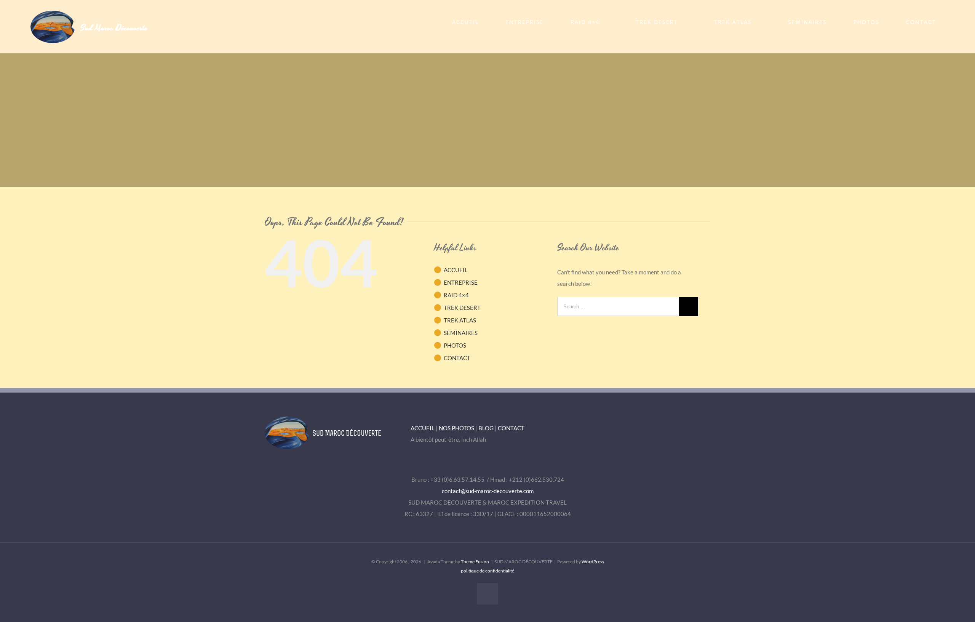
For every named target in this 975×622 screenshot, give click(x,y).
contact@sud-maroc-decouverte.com (488, 490)
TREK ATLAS (460, 320)
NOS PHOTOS (456, 428)
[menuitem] (470, 22)
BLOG (486, 428)
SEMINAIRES (461, 332)
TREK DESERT (462, 307)
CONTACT (457, 357)
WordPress (593, 561)
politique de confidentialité (487, 571)
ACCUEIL (456, 269)
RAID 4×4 (456, 295)
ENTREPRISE (461, 282)
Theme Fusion (475, 561)
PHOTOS (455, 345)
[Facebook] (487, 593)
